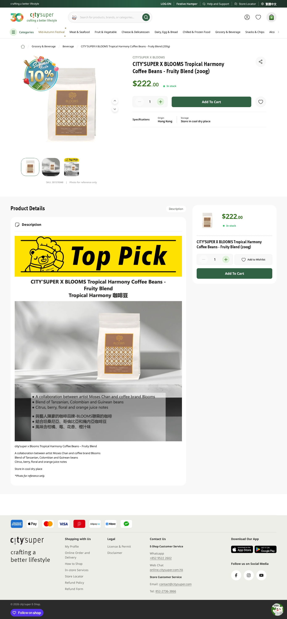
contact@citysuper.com (175, 584)
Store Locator (247, 4)
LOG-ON (166, 4)
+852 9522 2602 (161, 558)
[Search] (146, 17)
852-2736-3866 (165, 591)
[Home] (23, 47)
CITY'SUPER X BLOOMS (149, 57)
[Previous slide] (115, 101)
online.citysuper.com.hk (166, 570)
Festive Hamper (186, 4)
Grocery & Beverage (44, 46)
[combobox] (110, 17)
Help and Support (218, 4)
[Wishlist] (258, 17)
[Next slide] (115, 109)
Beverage (68, 46)
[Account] (247, 17)
